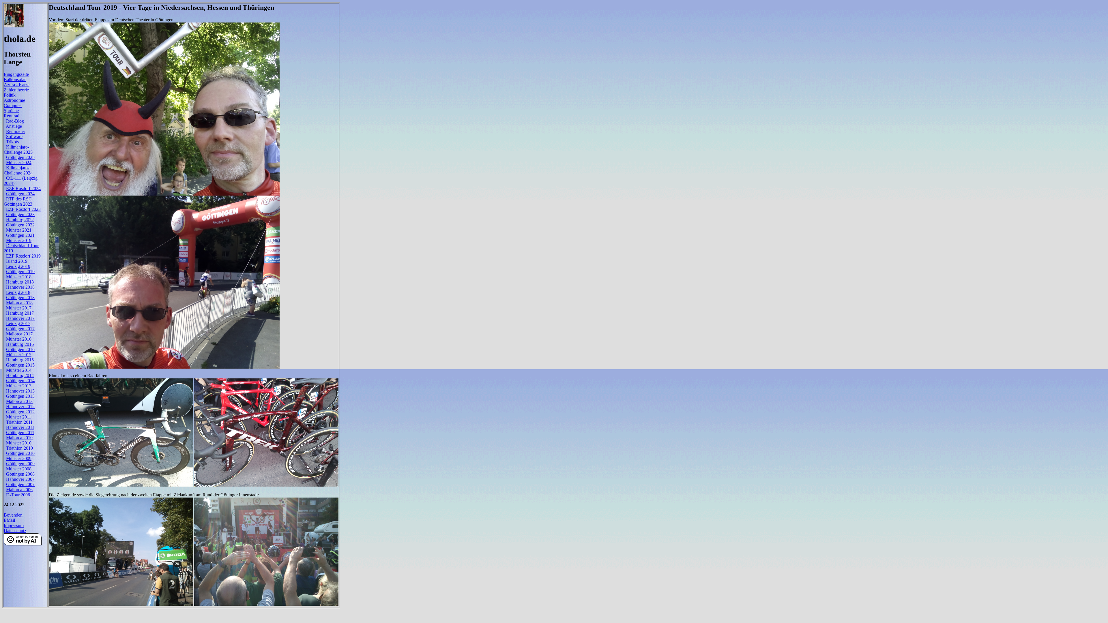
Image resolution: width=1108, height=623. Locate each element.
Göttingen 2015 (20, 365)
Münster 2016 (18, 339)
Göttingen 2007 (20, 484)
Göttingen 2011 (20, 432)
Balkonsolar (15, 79)
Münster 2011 (18, 416)
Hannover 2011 (20, 427)
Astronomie (14, 100)
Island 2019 (16, 261)
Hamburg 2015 (20, 359)
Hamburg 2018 (20, 281)
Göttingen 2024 (20, 193)
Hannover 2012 (20, 406)
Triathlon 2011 (19, 422)
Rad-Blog (15, 121)
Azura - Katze (16, 84)
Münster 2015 (18, 354)
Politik (10, 95)
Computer (13, 105)
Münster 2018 (18, 276)
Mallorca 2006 (19, 489)
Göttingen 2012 (20, 411)
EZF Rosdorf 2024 (23, 188)
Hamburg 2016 (20, 344)
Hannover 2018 (20, 287)
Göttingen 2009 (20, 463)
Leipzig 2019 (18, 266)
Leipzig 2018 (18, 292)
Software (14, 136)
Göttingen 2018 (20, 297)
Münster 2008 (18, 468)
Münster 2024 (18, 162)
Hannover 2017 (20, 318)
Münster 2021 (18, 230)
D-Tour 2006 (18, 494)
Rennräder (15, 131)
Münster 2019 (18, 240)
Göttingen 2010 (20, 453)
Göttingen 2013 (20, 396)
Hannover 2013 (20, 391)
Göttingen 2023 (20, 214)
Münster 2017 (18, 307)
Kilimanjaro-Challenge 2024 (18, 170)
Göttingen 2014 (20, 380)
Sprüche (11, 110)
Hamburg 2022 (20, 219)
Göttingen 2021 (20, 235)
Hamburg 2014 (20, 375)
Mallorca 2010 (19, 437)
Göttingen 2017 (20, 328)
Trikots (12, 141)
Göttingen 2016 (20, 349)
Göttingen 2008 (20, 474)
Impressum (14, 525)
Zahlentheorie (16, 89)
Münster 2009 (18, 458)
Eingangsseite (16, 74)
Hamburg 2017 (20, 313)
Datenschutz (15, 530)
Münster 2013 (18, 385)
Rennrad (11, 115)
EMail (9, 520)
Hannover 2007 (20, 479)
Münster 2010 (18, 442)
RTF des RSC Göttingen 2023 (18, 201)
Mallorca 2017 (19, 333)
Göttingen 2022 (20, 224)
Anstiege (14, 126)
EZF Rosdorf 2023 (23, 209)
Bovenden (13, 515)
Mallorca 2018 (19, 302)
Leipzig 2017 (18, 323)
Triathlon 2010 (19, 448)
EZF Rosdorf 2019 (23, 256)
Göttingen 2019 (20, 271)
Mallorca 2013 (19, 401)
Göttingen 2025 (20, 157)
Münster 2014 (18, 370)
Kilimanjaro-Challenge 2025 (18, 150)
